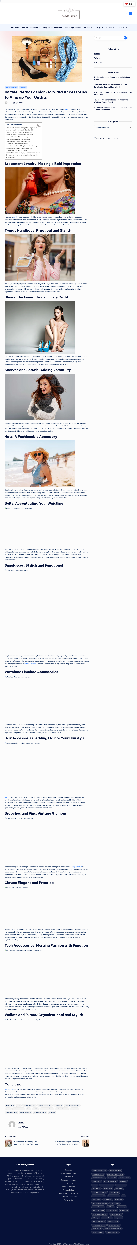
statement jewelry (61, 1109)
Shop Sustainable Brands (68, 1193)
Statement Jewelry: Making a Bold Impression (22, 128)
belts (18, 1105)
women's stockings (112, 1232)
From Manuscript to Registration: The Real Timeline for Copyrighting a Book (110, 86)
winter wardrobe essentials (113, 1229)
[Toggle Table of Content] (38, 125)
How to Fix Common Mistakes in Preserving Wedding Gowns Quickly (111, 101)
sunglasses (74, 1109)
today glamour (76, 867)
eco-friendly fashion (110, 1181)
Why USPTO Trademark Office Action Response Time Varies (113, 93)
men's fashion (115, 1203)
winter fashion (97, 1229)
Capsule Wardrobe (98, 1178)
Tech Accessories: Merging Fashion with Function (23, 153)
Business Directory (68, 1180)
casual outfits (112, 1178)
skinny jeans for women (100, 1214)
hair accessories (19, 1109)
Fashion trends (114, 1192)
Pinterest (97, 58)
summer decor (107, 1218)
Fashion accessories (45, 1105)
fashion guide (108, 1189)
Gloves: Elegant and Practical (17, 150)
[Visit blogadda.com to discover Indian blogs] (106, 138)
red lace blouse (112, 1210)
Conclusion (11, 157)
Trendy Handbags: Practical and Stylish (20, 130)
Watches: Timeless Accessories (17, 144)
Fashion (23, 87)
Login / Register (68, 1187)
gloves (8, 1109)
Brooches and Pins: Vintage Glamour (19, 148)
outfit (66, 109)
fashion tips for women (99, 1192)
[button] (23, 1127)
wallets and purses (40, 1112)
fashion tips (58, 1105)
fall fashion (123, 1181)
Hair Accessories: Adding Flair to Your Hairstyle (22, 146)
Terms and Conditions (68, 1197)
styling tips (96, 1218)
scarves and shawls (47, 1109)
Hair (6, 797)
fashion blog (96, 1189)
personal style (121, 1207)
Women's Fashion (11, 87)
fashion (95, 1185)
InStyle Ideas (16, 1170)
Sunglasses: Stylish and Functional (18, 141)
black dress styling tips (99, 1170)
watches (52, 1112)
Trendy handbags (25, 1112)
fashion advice (121, 1185)
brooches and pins (29, 1105)
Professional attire (98, 1210)
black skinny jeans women (115, 1174)
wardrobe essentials (99, 1225)
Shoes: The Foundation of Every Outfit (19, 132)
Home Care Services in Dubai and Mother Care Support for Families (113, 108)
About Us (68, 1170)
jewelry (15, 217)
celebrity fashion (124, 1178)
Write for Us (68, 1200)
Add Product (68, 1177)
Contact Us (68, 1183)
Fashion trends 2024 (99, 1196)
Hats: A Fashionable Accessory (17, 137)
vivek (21, 1122)
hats (28, 1109)
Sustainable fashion (99, 1221)
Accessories (9, 1089)
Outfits (35, 1109)
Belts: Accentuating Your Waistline (18, 139)
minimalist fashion (98, 1207)
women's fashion (98, 1232)
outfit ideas (110, 1207)
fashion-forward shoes (72, 1105)
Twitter (97, 54)
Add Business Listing (68, 1173)
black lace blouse (115, 1170)
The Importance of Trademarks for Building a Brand (112, 78)
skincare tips (124, 1210)
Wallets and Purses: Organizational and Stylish (22, 155)
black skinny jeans (98, 1174)
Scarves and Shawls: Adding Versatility (20, 135)
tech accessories (11, 1112)
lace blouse (118, 1199)
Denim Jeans (97, 1181)
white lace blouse (114, 1225)
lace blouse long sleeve (100, 1203)
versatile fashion (113, 1221)
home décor (96, 1199)
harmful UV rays (30, 664)
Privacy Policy (68, 1190)
